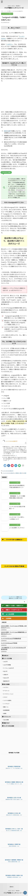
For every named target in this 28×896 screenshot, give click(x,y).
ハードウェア (6, 703)
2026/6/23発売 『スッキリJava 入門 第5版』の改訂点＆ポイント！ (14, 626)
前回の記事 (7, 131)
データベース (6, 690)
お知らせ (6, 655)
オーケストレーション (8, 694)
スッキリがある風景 (9, 726)
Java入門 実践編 (7, 665)
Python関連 (6, 719)
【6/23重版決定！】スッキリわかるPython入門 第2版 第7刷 (13, 648)
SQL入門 (5, 671)
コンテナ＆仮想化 (7, 700)
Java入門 (5, 661)
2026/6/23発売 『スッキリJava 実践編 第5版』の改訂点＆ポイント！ (14, 633)
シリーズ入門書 (8, 658)
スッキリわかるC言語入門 (11, 441)
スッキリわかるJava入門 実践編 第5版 (11, 638)
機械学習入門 (6, 681)
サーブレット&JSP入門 (8, 668)
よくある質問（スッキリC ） (17, 528)
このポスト (9, 44)
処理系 (4, 713)
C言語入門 (5, 674)
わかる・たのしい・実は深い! (14, 890)
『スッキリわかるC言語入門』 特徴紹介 (11, 473)
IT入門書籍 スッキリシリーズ (14, 8)
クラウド (5, 697)
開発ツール (5, 707)
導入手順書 (6, 684)
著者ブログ (6, 723)
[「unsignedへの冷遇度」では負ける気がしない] (15, 465)
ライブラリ (5, 687)
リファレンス (7, 716)
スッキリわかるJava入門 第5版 (9, 643)
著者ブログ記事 (23, 473)
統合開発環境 (6, 710)
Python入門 (6, 678)
